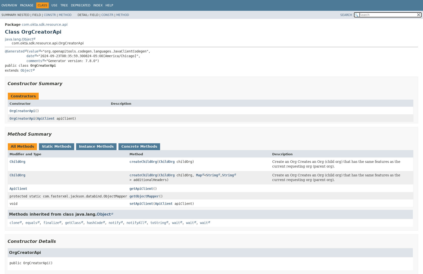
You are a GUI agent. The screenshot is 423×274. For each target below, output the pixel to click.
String (212, 175)
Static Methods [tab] (56, 146)
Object (26, 70)
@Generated (14, 51)
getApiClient (141, 189)
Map (199, 175)
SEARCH (346, 15)
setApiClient (141, 204)
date (30, 56)
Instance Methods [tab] (96, 146)
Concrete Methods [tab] (139, 146)
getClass (73, 223)
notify (114, 223)
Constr (50, 15)
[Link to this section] (66, 83)
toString (158, 223)
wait (176, 223)
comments (34, 61)
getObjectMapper (144, 196)
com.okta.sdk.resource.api (45, 24)
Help (109, 5)
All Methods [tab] (22, 146)
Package (27, 5)
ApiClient (46, 118)
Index (98, 5)
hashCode (95, 223)
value (33, 51)
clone (14, 223)
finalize (51, 223)
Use (54, 5)
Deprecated (80, 5)
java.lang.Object (19, 39)
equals (31, 223)
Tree (64, 5)
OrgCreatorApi (22, 111)
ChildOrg (17, 162)
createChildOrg (143, 162)
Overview (9, 5)
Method (65, 15)
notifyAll (135, 223)
